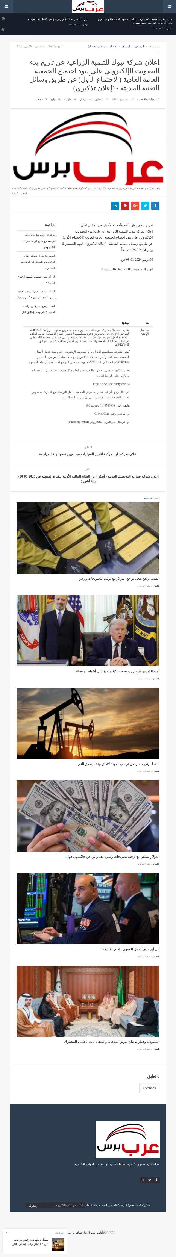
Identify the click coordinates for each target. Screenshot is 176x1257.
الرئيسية (154, 46)
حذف (40, 99)
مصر (85, 24)
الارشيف (140, 46)
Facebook (149, 1088)
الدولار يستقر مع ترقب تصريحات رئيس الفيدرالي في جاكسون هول (36, 294)
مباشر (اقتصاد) (96, 46)
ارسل (83, 99)
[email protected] (78, 422)
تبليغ (53, 99)
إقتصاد (113, 46)
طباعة (67, 99)
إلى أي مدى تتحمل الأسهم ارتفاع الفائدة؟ (37, 280)
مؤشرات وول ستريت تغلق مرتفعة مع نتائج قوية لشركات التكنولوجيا (39, 241)
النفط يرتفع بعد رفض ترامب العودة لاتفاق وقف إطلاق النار (39, 309)
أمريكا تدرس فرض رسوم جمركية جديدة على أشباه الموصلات (116, 671)
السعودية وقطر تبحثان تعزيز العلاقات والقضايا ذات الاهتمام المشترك (38, 262)
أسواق (126, 46)
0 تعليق (99, 99)
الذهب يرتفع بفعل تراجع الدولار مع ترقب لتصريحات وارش (119, 578)
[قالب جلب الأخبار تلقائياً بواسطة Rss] (83, 1232)
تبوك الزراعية (143, 269)
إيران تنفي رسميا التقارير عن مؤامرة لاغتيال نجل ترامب (57, 19)
